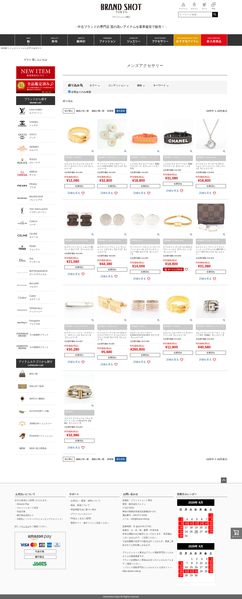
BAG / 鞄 (33, 374)
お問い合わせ (130, 494)
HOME (4, 48)
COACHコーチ (33, 223)
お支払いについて (25, 494)
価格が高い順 (98, 111)
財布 (54, 40)
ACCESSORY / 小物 (39, 411)
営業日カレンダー (187, 494)
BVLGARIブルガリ (34, 285)
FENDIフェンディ (34, 248)
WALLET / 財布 (36, 386)
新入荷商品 (214, 40)
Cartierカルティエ (34, 297)
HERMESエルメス (34, 148)
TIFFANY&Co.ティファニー (36, 310)
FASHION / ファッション (41, 436)
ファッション (107, 40)
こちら (26, 526)
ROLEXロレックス (34, 161)
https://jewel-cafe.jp (131, 571)
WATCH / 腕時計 (37, 398)
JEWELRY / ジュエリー (40, 423)
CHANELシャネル (33, 124)
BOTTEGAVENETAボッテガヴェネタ (38, 273)
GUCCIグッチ (32, 136)
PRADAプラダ (33, 186)
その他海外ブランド (39, 335)
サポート (74, 494)
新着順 (110, 111)
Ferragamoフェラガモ (34, 322)
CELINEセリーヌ (33, 235)
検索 (215, 14)
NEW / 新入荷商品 (38, 448)
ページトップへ (224, 480)
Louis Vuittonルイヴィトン (35, 111)
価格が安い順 (82, 111)
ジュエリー (133, 40)
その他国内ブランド (39, 347)
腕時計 (80, 40)
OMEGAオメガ (33, 173)
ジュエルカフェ (163, 560)
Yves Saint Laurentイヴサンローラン (38, 210)
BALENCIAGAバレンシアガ (36, 198)
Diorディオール (34, 260)
